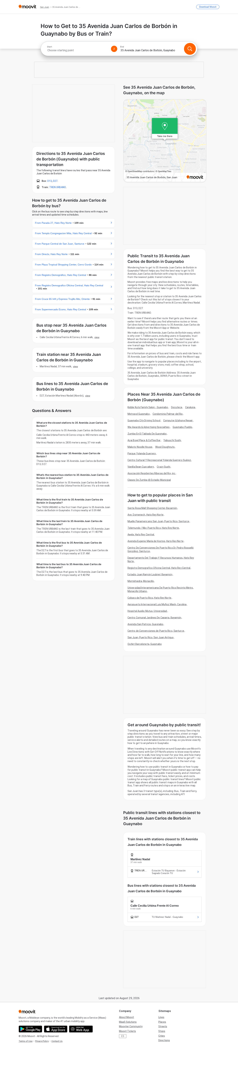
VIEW (96, 337)
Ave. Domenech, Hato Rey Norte (145, 514)
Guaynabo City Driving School (144, 420)
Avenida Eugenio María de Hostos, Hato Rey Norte (155, 541)
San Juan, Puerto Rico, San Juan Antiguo (151, 637)
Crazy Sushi (163, 466)
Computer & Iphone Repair (178, 420)
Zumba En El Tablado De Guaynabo (147, 433)
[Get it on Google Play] (30, 1029)
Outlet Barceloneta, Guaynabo (145, 644)
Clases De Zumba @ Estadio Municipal (149, 480)
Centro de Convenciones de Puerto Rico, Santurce (156, 630)
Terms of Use (25, 1041)
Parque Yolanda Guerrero (142, 453)
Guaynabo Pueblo (182, 427)
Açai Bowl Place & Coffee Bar (144, 440)
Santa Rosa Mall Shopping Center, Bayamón (152, 508)
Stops (161, 1031)
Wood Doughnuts (165, 447)
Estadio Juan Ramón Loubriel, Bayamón (150, 574)
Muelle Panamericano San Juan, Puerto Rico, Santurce (158, 521)
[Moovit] (27, 7)
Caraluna (190, 407)
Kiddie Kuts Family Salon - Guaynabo (148, 407)
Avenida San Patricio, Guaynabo (145, 624)
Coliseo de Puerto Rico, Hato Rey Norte (149, 597)
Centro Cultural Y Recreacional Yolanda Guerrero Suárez (159, 460)
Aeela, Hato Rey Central (141, 534)
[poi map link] (164, 141)
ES (122, 1036)
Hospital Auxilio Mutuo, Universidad (147, 611)
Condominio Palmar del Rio (168, 413)
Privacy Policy (42, 1041)
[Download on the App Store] (55, 1029)
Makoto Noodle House (140, 447)
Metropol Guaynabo (139, 413)
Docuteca (176, 407)
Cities (161, 1035)
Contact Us (57, 1041)
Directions (164, 1040)
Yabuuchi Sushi (172, 440)
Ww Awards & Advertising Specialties (149, 427)
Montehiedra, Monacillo (141, 581)
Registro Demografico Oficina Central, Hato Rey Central (159, 567)
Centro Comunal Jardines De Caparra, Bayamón (154, 617)
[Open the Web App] (81, 1029)
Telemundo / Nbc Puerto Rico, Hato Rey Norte (153, 528)
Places (162, 1022)
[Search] (190, 49)
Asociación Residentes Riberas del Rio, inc (151, 473)
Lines (161, 1017)
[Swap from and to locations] (114, 49)
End (122, 47)
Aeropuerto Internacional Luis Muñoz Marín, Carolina (157, 604)
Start (49, 47)
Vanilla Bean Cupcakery (141, 466)
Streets (162, 1026)
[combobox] (77, 50)
